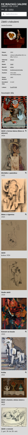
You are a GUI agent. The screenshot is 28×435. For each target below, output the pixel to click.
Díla (2, 9)
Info (6, 9)
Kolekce (11, 9)
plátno (12, 67)
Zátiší (11, 64)
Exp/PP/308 (13, 87)
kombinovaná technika (16, 70)
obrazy (12, 59)
